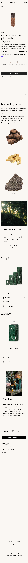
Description (5, 94)
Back (2, 6)
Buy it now (14, 73)
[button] (21, 51)
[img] (5, 443)
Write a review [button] (14, 437)
